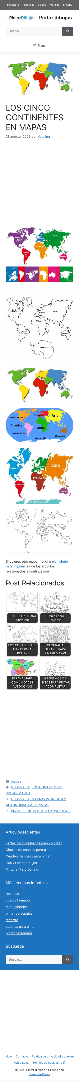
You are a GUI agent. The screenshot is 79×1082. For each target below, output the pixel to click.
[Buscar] (67, 31)
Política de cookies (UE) (49, 1062)
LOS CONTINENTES (47, 787)
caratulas (28, 4)
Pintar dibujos (55, 17)
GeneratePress (39, 1074)
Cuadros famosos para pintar (28, 856)
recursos (12, 894)
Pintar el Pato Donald (22, 869)
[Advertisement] (39, 186)
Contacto (22, 1056)
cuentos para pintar (21, 927)
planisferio (13, 4)
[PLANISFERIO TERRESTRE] (39, 552)
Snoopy (67, 4)
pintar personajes (19, 913)
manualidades (17, 907)
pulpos (42, 4)
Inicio (8, 1056)
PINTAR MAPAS (18, 793)
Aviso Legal (21, 1062)
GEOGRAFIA (20, 787)
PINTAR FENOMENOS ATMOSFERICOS (41, 811)
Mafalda (54, 4)
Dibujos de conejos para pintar (29, 850)
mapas (16, 781)
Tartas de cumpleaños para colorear (34, 843)
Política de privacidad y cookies (53, 1056)
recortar (12, 920)
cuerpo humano (18, 900)
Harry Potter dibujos (21, 863)
